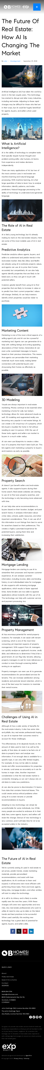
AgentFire (29, 1055)
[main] (22, 470)
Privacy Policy (18, 1058)
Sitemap (26, 1058)
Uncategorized (15, 61)
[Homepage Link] (16, 7)
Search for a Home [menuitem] (9, 980)
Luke (5, 61)
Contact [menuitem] (5, 983)
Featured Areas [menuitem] (8, 977)
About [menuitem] (4, 973)
